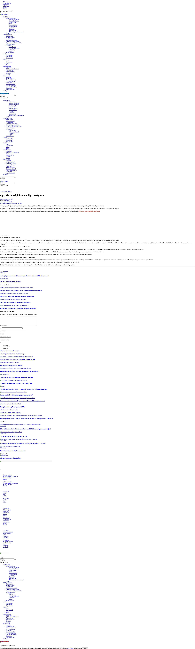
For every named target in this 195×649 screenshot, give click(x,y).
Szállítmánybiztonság (11, 85)
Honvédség (6, 530)
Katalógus (5, 90)
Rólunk (5, 7)
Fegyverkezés (9, 58)
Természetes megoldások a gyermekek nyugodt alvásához (18, 308)
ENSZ (7, 60)
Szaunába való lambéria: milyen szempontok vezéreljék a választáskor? (22, 401)
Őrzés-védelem (9, 70)
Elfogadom (85, 648)
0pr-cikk (5, 191)
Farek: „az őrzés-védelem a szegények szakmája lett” (16, 395)
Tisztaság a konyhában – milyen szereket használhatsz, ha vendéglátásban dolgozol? (26, 418)
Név (1, 328)
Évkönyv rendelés (7, 475)
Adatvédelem (6, 2)
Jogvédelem (9, 82)
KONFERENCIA (4, 93)
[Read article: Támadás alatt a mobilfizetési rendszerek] (97, 446)
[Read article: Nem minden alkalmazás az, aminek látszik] (97, 432)
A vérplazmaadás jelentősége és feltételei (12, 407)
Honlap (2, 333)
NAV (10, 23)
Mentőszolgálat (12, 22)
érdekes (6, 271)
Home (1, 191)
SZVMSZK (6, 491)
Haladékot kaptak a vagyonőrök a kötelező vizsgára (16, 377)
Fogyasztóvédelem (10, 89)
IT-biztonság (9, 45)
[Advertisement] (97, 223)
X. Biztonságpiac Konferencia (10, 476)
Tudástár (5, 8)
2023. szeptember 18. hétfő (6, 199)
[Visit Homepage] (4, 14)
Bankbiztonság (9, 38)
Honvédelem (9, 56)
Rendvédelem (6, 16)
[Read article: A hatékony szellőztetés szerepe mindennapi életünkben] (97, 293)
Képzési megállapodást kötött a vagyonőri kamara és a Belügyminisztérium (23, 389)
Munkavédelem (10, 52)
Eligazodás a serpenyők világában (10, 458)
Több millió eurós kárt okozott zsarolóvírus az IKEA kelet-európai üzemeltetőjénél (25, 429)
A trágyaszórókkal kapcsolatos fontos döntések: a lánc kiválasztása (21, 290)
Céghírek (8, 73)
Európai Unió (9, 62)
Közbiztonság (6, 75)
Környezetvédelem (10, 84)
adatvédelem (70, 648)
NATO (7, 63)
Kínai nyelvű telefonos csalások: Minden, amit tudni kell (17, 359)
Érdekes (10, 191)
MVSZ (4, 493)
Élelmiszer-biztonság (11, 80)
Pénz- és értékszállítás (11, 86)
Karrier (8, 33)
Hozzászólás (3, 325)
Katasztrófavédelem (14, 21)
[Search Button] (15, 95)
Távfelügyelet (9, 36)
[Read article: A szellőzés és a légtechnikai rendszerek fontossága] (97, 299)
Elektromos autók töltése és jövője (10, 412)
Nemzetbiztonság (13, 25)
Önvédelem (9, 88)
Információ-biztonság (14, 48)
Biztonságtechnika (7, 34)
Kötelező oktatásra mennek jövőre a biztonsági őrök (16, 383)
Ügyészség (11, 29)
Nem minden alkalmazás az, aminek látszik (13, 436)
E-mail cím (2, 331)
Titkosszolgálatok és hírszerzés (16, 32)
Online (10, 51)
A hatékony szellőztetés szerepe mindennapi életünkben (17, 296)
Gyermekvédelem (10, 81)
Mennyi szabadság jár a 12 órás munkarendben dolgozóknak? (19, 371)
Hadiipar (5, 53)
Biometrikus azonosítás (11, 40)
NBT (4, 494)
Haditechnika (9, 55)
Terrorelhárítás (12, 30)
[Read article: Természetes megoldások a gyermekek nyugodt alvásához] (97, 305)
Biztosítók (8, 77)
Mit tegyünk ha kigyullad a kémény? (11, 365)
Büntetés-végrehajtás (14, 19)
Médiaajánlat (6, 6)
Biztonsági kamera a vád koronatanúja (12, 354)
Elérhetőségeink (7, 3)
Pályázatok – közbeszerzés (12, 69)
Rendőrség (11, 27)
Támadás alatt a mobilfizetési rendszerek (12, 451)
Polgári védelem (13, 26)
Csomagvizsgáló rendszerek (13, 41)
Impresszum (6, 4)
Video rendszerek (10, 37)
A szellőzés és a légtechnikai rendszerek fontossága (15, 302)
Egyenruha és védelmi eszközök (14, 42)
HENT (4, 496)
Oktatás (8, 74)
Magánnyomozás (10, 71)
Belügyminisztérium (11, 18)
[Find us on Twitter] (0, 12)
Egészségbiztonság (10, 44)
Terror (7, 64)
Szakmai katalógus (7, 477)
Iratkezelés (11, 49)
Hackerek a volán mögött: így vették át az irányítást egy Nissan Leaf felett (23, 443)
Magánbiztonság (7, 66)
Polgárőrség (9, 67)
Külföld (5, 59)
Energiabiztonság (10, 78)
